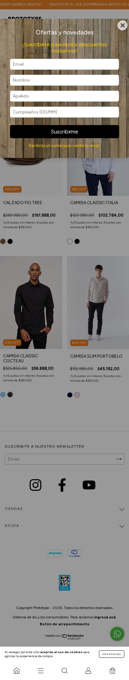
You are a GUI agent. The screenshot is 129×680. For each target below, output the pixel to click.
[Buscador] (64, 670)
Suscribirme (64, 131)
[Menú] (40, 670)
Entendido (111, 654)
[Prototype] (16, 670)
